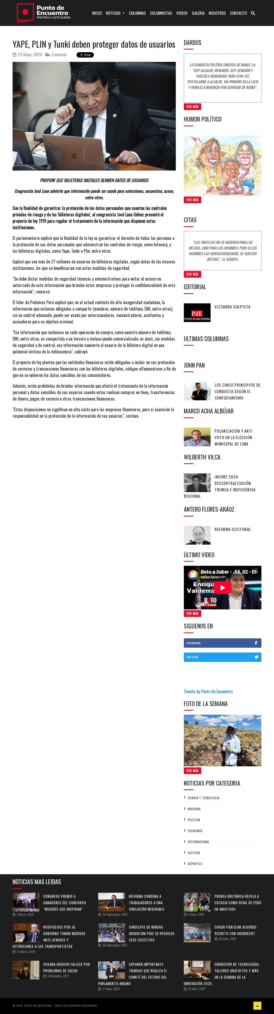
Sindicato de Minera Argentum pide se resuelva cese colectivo (151, 933)
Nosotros (217, 13)
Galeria (198, 13)
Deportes (195, 864)
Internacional (198, 842)
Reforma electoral (233, 529)
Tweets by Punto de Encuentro (208, 691)
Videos (182, 13)
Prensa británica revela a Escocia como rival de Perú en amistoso (238, 903)
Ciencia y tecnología (203, 798)
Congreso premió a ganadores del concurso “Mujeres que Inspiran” (64, 903)
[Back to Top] (257, 1006)
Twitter (193, 657)
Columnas (137, 13)
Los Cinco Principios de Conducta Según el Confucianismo (238, 391)
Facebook (194, 643)
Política (194, 820)
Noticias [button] (113, 13)
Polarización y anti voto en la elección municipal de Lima (234, 437)
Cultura (194, 853)
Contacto (238, 13)
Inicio (98, 13)
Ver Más (193, 106)
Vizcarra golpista (232, 307)
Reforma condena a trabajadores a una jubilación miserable (147, 903)
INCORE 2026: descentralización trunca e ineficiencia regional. (220, 486)
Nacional (194, 809)
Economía (58, 54)
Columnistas (161, 13)
